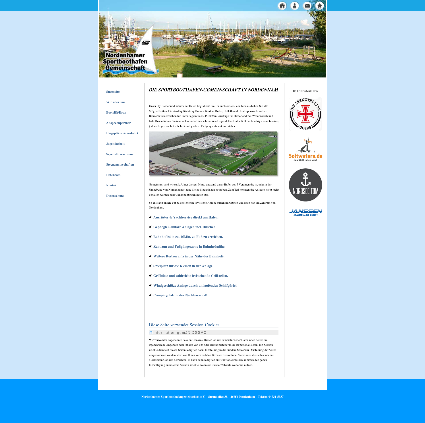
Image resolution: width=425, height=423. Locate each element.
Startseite (113, 91)
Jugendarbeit (115, 143)
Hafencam (113, 174)
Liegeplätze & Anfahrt (122, 133)
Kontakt (112, 185)
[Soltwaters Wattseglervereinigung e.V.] (305, 161)
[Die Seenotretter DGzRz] (305, 129)
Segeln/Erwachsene (119, 154)
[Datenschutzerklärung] (283, 9)
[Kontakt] (307, 9)
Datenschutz (115, 195)
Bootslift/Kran (116, 112)
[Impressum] (295, 9)
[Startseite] (271, 9)
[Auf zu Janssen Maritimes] (305, 216)
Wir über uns (115, 102)
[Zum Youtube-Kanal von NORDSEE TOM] (305, 201)
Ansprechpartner (118, 122)
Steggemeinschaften (120, 164)
